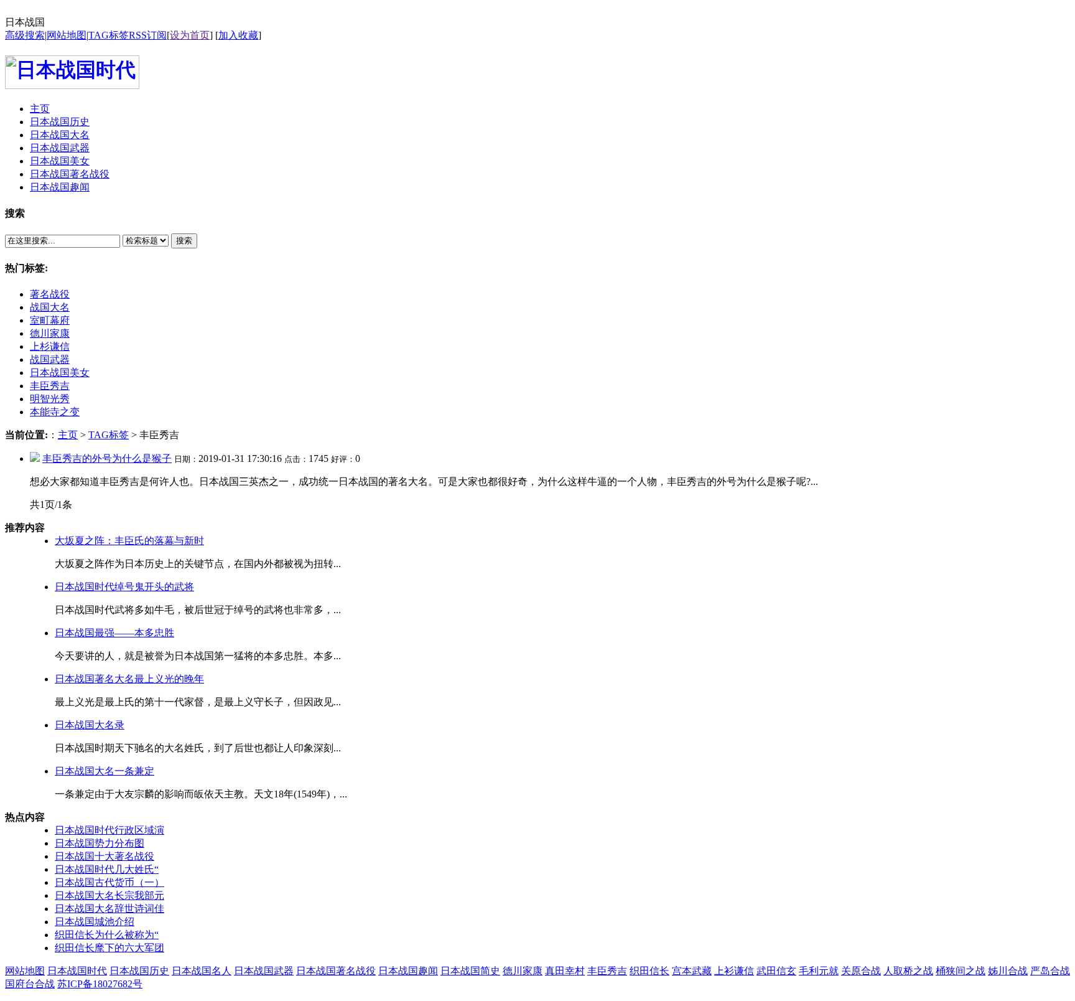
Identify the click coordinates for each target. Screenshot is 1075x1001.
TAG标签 (108, 35)
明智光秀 (50, 398)
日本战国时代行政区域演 (109, 830)
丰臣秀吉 (50, 385)
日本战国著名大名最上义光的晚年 (129, 679)
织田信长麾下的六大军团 (109, 947)
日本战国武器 (264, 971)
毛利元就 (819, 971)
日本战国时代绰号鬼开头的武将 (124, 586)
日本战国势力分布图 (99, 843)
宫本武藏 (692, 971)
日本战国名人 (201, 971)
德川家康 (50, 333)
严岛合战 (1050, 971)
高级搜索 (25, 35)
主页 (68, 435)
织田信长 (649, 971)
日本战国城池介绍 (94, 921)
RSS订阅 (148, 35)
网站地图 (66, 35)
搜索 (184, 240)
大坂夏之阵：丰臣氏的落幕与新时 (129, 540)
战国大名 (50, 307)
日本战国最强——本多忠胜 (114, 632)
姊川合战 (1008, 971)
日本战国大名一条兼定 (104, 771)
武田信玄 (776, 971)
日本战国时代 (77, 971)
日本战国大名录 (89, 725)
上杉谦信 (50, 346)
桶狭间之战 (960, 971)
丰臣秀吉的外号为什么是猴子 (107, 458)
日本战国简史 (470, 971)
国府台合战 (30, 984)
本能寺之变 (55, 412)
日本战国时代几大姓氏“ (107, 869)
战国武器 (50, 359)
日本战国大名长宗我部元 (109, 895)
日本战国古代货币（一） (109, 882)
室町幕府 (50, 320)
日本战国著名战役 (336, 971)
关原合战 (861, 971)
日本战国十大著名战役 (104, 856)
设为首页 (190, 35)
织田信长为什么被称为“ (107, 934)
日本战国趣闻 (408, 971)
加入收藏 (238, 35)
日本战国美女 (60, 372)
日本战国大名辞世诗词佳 (109, 908)
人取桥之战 (908, 971)
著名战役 (50, 294)
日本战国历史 (139, 971)
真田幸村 (565, 971)
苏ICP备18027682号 (99, 984)
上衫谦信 (734, 971)
